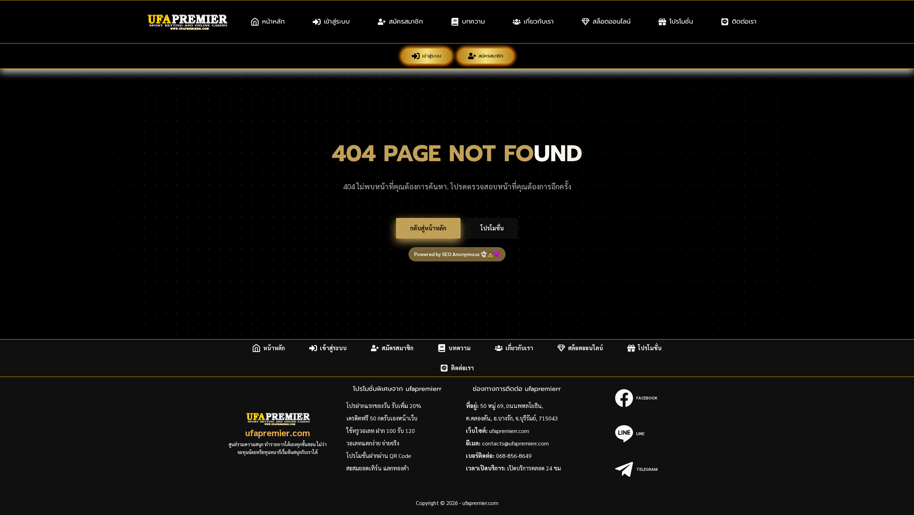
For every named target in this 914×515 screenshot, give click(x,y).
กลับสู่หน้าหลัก (428, 228)
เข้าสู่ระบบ (337, 21)
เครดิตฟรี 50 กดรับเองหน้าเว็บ (381, 418)
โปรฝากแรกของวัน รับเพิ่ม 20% (383, 405)
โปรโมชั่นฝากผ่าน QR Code (378, 455)
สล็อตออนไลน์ (612, 21)
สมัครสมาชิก (406, 21)
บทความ (473, 21)
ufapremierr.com (509, 430)
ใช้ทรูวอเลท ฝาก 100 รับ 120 (380, 430)
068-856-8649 (514, 455)
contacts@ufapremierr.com (515, 443)
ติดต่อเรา (744, 21)
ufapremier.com (277, 432)
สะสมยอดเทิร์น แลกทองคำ (377, 468)
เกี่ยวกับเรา (539, 21)
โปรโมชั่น (681, 21)
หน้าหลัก (273, 21)
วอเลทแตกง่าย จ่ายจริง (372, 443)
